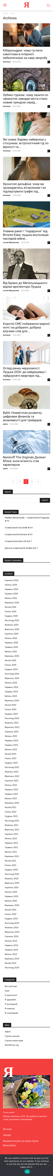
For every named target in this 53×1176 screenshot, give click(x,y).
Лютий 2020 (10, 909)
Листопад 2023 (12, 718)
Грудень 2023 (11, 714)
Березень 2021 (12, 856)
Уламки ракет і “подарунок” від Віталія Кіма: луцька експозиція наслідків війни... (26, 234)
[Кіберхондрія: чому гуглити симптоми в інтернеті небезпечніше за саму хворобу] (26, 35)
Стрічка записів (12, 1036)
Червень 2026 (11, 589)
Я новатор (10, 1008)
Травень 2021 (11, 847)
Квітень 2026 (11, 598)
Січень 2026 (10, 611)
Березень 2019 (12, 958)
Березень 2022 (12, 803)
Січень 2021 (10, 865)
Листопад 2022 (12, 767)
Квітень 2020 (11, 901)
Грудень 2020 (11, 869)
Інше (7, 990)
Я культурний (11, 1004)
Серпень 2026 (11, 580)
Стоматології (11, 995)
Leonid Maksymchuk (11, 242)
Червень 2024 (11, 687)
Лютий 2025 (10, 660)
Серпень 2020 (11, 887)
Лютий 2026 (10, 607)
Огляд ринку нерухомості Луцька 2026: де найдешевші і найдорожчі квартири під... (24, 371)
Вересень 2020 (12, 883)
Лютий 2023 (10, 754)
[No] (49, 1165)
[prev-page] (13, 481)
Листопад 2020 (12, 874)
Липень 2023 (11, 736)
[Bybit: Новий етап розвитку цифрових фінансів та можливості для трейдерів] (26, 397)
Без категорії (11, 986)
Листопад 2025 (12, 620)
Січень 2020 (10, 914)
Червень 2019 (11, 945)
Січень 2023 (10, 758)
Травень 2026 (11, 593)
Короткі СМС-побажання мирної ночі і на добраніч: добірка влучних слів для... (26, 327)
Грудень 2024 (11, 669)
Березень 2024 (12, 700)
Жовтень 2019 (11, 927)
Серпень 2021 (11, 834)
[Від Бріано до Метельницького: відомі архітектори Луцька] (26, 264)
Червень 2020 (11, 896)
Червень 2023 (11, 740)
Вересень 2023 (12, 727)
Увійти (8, 1031)
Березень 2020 (12, 905)
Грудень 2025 (11, 616)
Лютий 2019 (10, 963)
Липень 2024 (11, 682)
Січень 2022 (10, 812)
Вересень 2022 (12, 776)
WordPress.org (12, 1045)
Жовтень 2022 (11, 771)
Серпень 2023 (11, 731)
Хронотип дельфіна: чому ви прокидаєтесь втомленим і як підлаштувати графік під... (24, 187)
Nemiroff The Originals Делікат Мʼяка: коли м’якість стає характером (24, 461)
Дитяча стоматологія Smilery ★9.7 (21, 548)
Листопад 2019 (12, 923)
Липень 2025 (11, 638)
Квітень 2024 (11, 696)
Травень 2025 (11, 647)
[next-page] (38, 481)
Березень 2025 (12, 656)
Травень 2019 (11, 950)
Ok (27, 1171)
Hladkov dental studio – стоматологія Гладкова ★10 (27, 519)
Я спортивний (11, 1013)
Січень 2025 (10, 665)
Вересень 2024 (12, 678)
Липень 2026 (11, 585)
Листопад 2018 (12, 967)
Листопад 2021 (12, 820)
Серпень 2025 (11, 634)
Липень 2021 (11, 838)
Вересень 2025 (12, 629)
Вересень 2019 (12, 932)
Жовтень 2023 (11, 723)
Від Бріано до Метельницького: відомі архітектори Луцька (25, 284)
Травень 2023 (11, 745)
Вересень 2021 (12, 829)
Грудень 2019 (11, 918)
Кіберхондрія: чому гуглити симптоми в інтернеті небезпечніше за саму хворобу (25, 54)
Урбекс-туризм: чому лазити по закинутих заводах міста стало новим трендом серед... (25, 98)
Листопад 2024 (12, 674)
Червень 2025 (11, 642)
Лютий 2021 (10, 861)
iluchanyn (7, 62)
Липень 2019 (11, 941)
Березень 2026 (12, 602)
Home (5, 14)
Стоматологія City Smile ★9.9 (19, 527)
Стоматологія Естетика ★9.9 (18, 534)
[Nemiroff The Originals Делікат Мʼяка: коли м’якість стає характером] (26, 442)
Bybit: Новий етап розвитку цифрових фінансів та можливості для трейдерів (22, 416)
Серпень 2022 (11, 780)
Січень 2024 (10, 709)
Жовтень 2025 (11, 625)
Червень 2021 (11, 843)
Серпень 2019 (11, 936)
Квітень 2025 (11, 651)
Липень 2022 (11, 785)
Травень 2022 (11, 794)
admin (5, 424)
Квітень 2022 (11, 798)
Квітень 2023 (11, 749)
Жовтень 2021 (11, 825)
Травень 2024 (11, 691)
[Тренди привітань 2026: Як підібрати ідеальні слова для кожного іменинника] (26, 1091)
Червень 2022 (11, 789)
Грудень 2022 (11, 763)
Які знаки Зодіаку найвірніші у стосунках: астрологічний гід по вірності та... (26, 143)
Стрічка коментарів (14, 1040)
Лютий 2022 (10, 807)
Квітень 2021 (11, 852)
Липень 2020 (11, 892)
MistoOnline (9, 1145)
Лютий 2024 (10, 705)
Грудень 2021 (11, 816)
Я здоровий (10, 999)
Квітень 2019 (11, 954)
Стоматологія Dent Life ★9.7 (18, 541)
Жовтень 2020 (11, 878)
